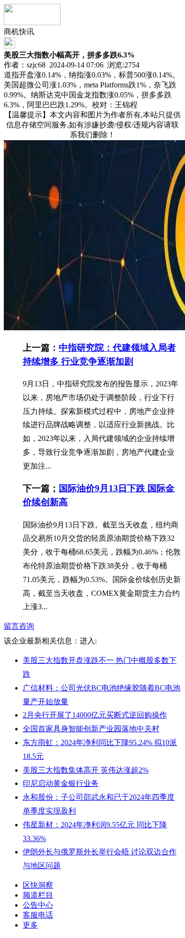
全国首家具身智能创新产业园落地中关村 (91, 729)
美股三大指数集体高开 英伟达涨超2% (85, 770)
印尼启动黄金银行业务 (61, 783)
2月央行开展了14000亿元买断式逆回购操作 (95, 715)
